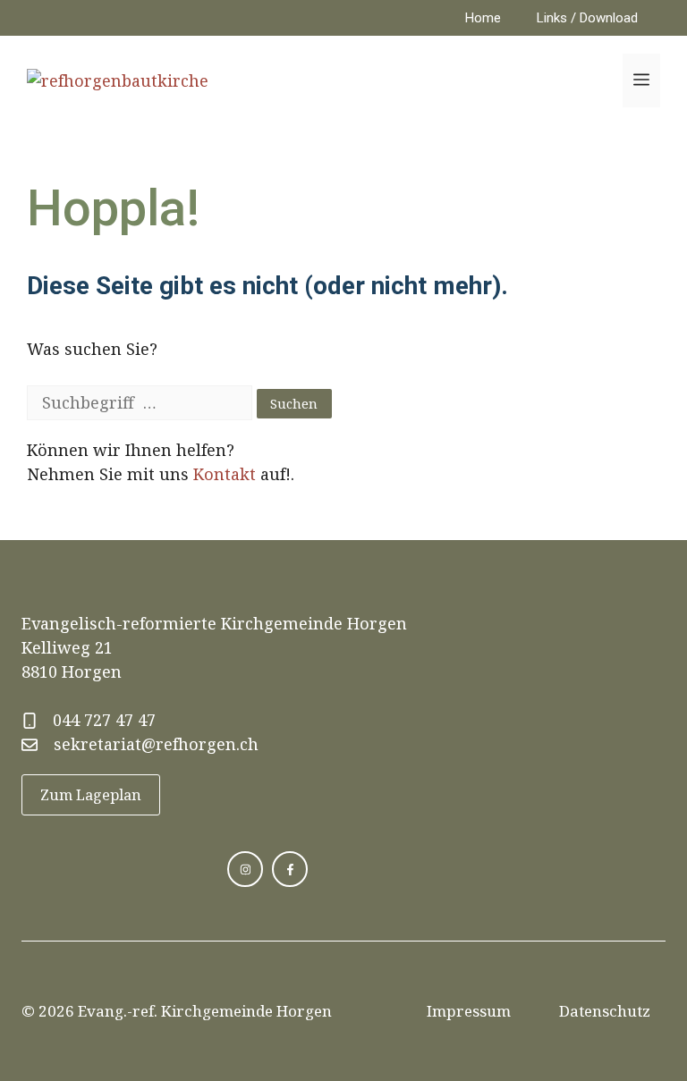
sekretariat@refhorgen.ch (156, 744)
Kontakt (224, 474)
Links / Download (587, 18)
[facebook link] (290, 869)
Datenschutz (604, 1011)
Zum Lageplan (90, 795)
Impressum (469, 1011)
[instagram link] (245, 869)
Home (483, 18)
